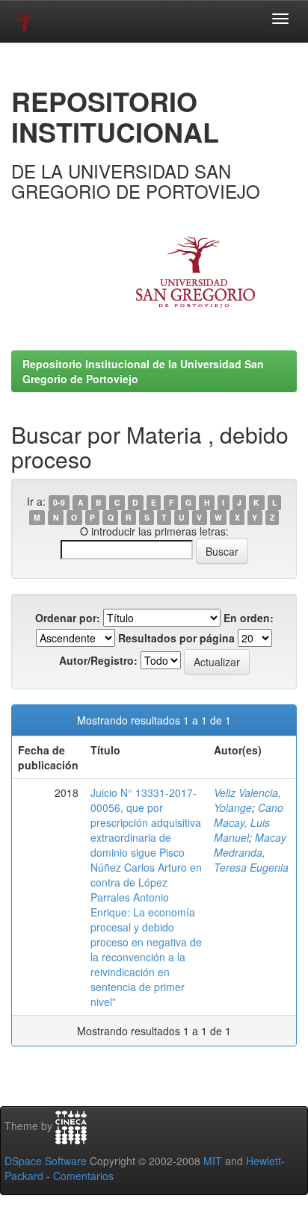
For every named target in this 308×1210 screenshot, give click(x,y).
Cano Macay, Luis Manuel (248, 822)
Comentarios (83, 1175)
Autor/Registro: (98, 660)
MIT (212, 1160)
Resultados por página (176, 637)
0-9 (59, 502)
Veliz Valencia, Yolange (247, 800)
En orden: (249, 617)
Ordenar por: (67, 617)
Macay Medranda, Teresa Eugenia (251, 852)
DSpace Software (45, 1160)
